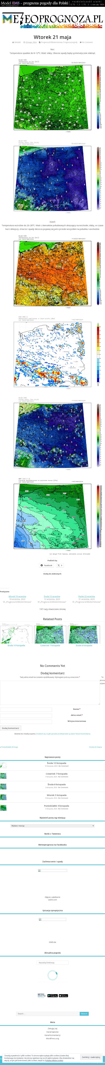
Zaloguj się (52, 1028)
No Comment (87, 42)
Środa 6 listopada (84, 645)
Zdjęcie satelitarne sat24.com (52, 898)
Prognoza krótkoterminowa (51, 42)
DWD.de (52, 942)
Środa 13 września (52, 596)
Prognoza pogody (70, 42)
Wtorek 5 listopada (56, 795)
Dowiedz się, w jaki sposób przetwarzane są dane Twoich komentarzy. (63, 734)
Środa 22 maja (95, 747)
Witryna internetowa (77, 721)
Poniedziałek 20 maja (9, 747)
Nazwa (76, 709)
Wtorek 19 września (17, 596)
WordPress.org (52, 1038)
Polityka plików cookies (54, 1060)
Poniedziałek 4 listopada (56, 805)
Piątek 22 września (86, 596)
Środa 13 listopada (16, 645)
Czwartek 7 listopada (50, 645)
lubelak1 (17, 42)
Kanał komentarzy (52, 1035)
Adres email (77, 715)
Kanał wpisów (52, 1032)
